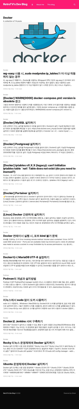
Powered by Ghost (70, 393)
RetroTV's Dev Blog (15, 4)
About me (40, 4)
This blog (51, 4)
